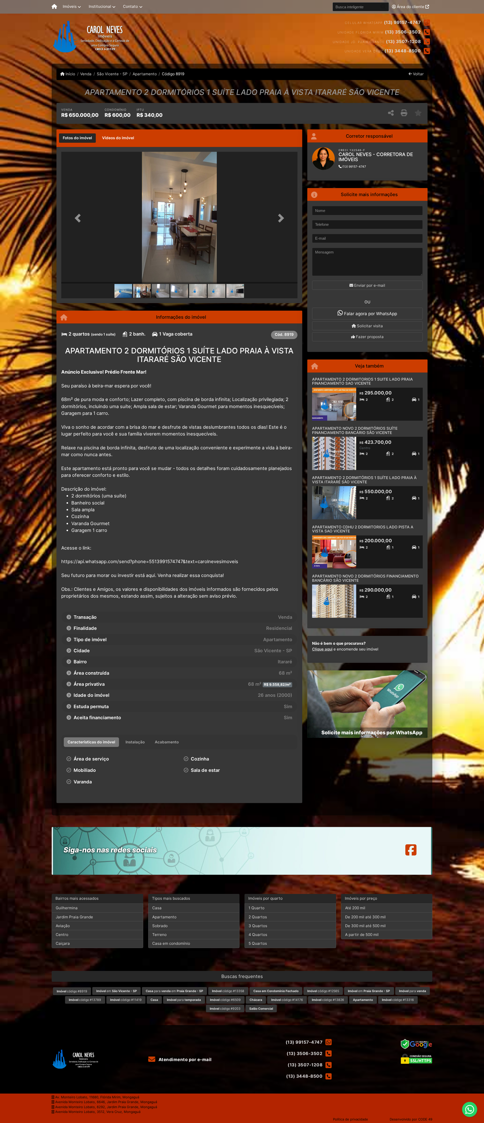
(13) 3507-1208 (403, 41)
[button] (79, 218)
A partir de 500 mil (362, 934)
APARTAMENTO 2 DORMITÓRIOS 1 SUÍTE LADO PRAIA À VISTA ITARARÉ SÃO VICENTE (364, 479)
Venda (86, 73)
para (412, 991)
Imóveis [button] (70, 6)
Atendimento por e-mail (184, 1059)
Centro (62, 934)
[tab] (77, 138)
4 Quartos (258, 934)
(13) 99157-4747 (402, 22)
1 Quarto (256, 907)
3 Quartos (258, 925)
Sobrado (160, 925)
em (116, 991)
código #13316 (398, 1000)
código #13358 (228, 991)
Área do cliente (410, 6)
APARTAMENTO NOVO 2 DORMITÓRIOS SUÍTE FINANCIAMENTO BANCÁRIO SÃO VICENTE (355, 430)
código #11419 (126, 1000)
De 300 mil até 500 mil (365, 925)
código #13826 (328, 1000)
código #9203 (225, 1008)
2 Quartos (258, 917)
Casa (157, 907)
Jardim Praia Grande (74, 917)
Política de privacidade (350, 1119)
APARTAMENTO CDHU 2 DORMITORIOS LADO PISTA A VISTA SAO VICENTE (362, 529)
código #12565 (323, 991)
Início (70, 73)
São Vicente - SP (112, 73)
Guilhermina (67, 907)
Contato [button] (130, 6)
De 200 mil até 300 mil (365, 917)
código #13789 (85, 1000)
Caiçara (63, 943)
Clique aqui (322, 649)
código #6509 (225, 1000)
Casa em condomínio (171, 943)
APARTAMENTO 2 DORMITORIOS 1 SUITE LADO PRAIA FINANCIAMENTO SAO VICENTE (362, 381)
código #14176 (287, 1000)
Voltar (418, 73)
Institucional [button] (100, 6)
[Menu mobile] (54, 6)
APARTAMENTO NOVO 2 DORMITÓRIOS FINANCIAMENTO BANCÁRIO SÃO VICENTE (365, 578)
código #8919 (72, 991)
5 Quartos (258, 943)
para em (174, 991)
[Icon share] (410, 849)
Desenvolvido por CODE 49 (411, 1119)
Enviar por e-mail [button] (369, 285)
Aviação (63, 925)
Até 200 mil (355, 907)
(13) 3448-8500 (402, 50)
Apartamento (145, 73)
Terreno (159, 934)
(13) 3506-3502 (403, 31)
